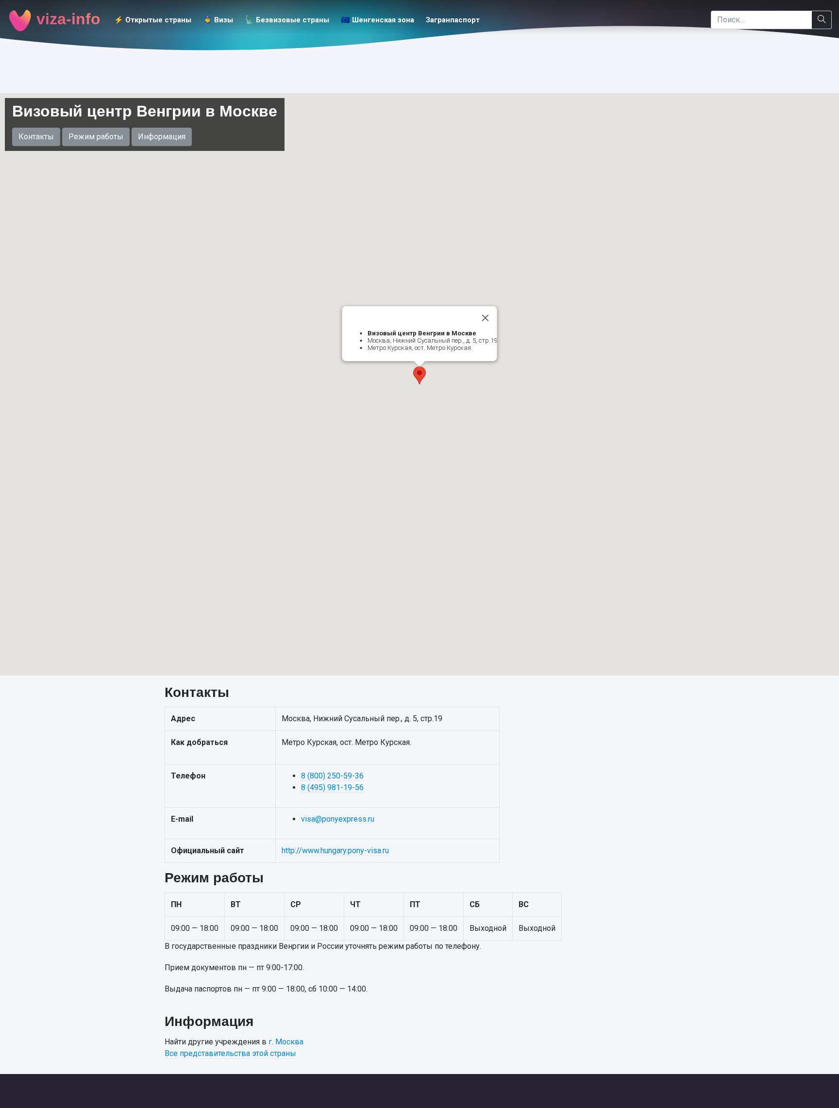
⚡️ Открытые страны (152, 20)
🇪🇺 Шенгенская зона (377, 20)
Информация (161, 136)
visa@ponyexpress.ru (337, 819)
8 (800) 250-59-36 (332, 775)
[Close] (485, 318)
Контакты (36, 136)
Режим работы (95, 136)
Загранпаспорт (453, 20)
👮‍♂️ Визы (218, 20)
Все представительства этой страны (230, 1053)
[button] (419, 375)
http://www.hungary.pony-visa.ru (335, 850)
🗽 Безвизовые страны (287, 20)
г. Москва (285, 1041)
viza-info (66, 19)
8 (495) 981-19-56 (332, 787)
